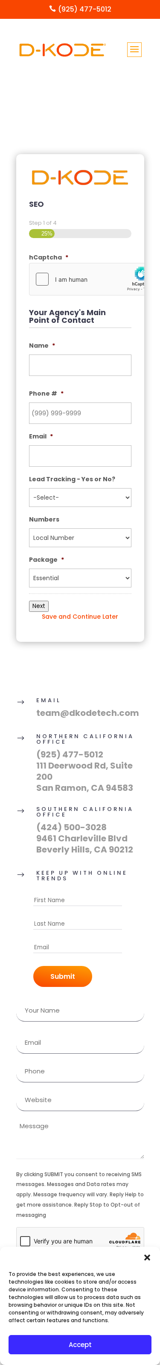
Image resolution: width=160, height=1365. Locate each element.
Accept (80, 1344)
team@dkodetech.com (87, 713)
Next (38, 606)
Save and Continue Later (80, 616)
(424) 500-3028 (71, 827)
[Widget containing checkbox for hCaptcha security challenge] (93, 279)
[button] (147, 1257)
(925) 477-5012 (69, 754)
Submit (62, 976)
